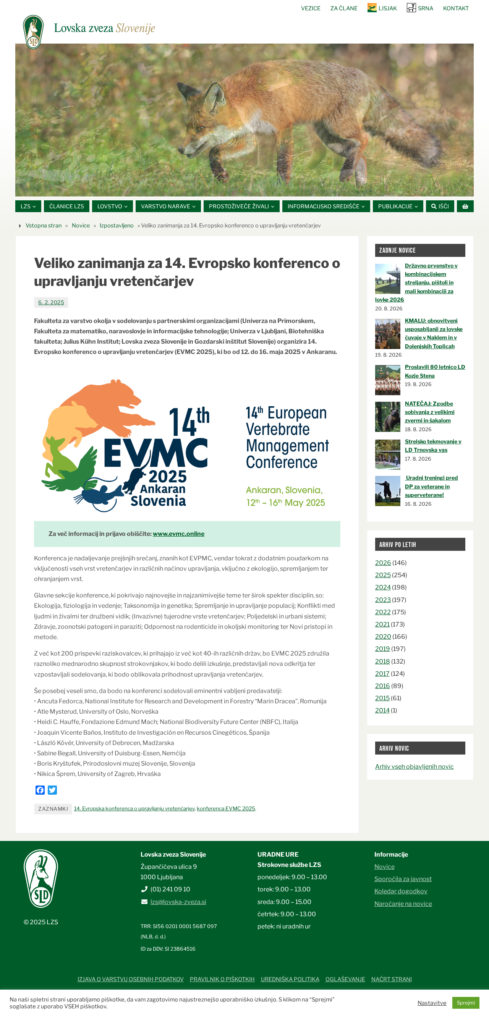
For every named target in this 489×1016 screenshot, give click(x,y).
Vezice (311, 8)
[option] (244, 120)
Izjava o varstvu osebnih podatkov (131, 979)
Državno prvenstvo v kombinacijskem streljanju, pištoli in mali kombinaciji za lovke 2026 (416, 282)
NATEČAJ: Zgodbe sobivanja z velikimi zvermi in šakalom (430, 412)
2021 (382, 624)
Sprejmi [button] (466, 1003)
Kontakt (456, 8)
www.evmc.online (178, 533)
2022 (383, 612)
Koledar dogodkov (400, 891)
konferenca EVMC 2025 (226, 808)
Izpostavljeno (117, 225)
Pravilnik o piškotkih (222, 979)
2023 (383, 600)
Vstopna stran (44, 225)
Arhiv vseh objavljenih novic (414, 766)
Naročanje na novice (403, 903)
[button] (221, 187)
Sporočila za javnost (403, 879)
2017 (382, 673)
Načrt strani (391, 979)
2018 (382, 661)
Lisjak (388, 8)
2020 (383, 636)
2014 (382, 710)
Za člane (344, 8)
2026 (383, 562)
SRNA (425, 8)
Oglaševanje (345, 979)
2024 (383, 587)
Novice (81, 225)
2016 (382, 686)
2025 (383, 575)
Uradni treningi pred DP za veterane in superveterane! (431, 486)
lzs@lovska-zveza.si (178, 902)
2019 (382, 648)
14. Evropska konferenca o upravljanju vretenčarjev (134, 808)
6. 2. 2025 (51, 302)
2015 (382, 698)
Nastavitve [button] (432, 1003)
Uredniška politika (290, 979)
